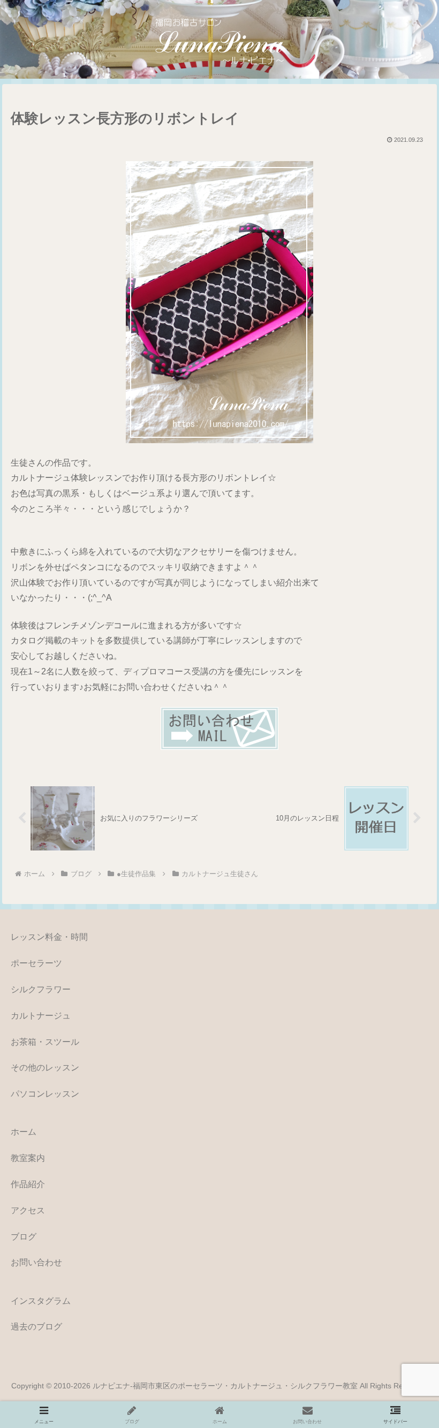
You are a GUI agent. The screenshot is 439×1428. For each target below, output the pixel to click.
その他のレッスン (45, 1067)
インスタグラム (41, 1300)
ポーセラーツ (36, 963)
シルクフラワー (41, 989)
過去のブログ (36, 1326)
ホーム (23, 1131)
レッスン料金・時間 (49, 936)
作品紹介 (28, 1184)
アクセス (28, 1210)
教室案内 (28, 1158)
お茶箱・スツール (45, 1041)
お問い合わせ (36, 1262)
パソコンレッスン (45, 1093)
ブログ (23, 1236)
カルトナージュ (41, 1015)
